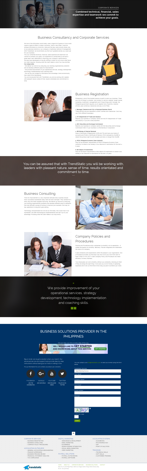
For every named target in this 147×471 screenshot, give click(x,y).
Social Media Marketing (70, 448)
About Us (66, 464)
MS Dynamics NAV (102, 442)
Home (60, 464)
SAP (97, 444)
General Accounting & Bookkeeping (40, 450)
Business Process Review (37, 454)
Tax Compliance (33, 457)
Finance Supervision (35, 452)
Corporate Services (78, 464)
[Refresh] (90, 408)
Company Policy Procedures (38, 444)
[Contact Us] (73, 353)
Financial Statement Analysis (38, 456)
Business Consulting (35, 442)
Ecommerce (66, 444)
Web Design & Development (71, 441)
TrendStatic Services (80, 368)
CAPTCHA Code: (79, 414)
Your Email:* (78, 385)
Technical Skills (102, 452)
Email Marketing (67, 442)
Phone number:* (79, 390)
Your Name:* (78, 374)
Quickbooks (100, 441)
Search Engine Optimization (71, 446)
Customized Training (103, 456)
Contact (102, 464)
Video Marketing (67, 450)
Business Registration (36, 441)
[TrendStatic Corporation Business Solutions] (32, 467)
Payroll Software (68, 457)
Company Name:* (79, 379)
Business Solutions (91, 464)
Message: (77, 395)
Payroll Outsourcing (69, 456)
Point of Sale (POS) (102, 446)
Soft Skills (100, 454)
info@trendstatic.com (94, 362)
